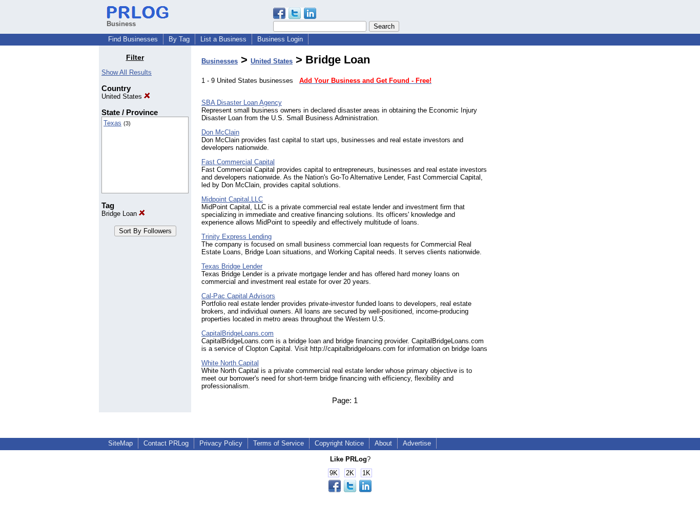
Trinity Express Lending (236, 236)
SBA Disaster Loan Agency (241, 102)
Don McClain (220, 132)
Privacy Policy (220, 443)
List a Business (223, 39)
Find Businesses (133, 39)
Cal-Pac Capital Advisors (238, 296)
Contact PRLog (166, 443)
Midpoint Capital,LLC (232, 199)
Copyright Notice (339, 443)
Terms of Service (278, 443)
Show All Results (126, 72)
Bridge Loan (120, 213)
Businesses (219, 61)
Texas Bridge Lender (231, 266)
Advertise (417, 443)
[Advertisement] (549, 206)
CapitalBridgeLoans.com (237, 333)
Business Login (280, 39)
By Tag (179, 39)
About (383, 443)
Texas (112, 123)
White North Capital (230, 363)
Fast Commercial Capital (238, 162)
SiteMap (120, 443)
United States (122, 96)
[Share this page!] (294, 16)
